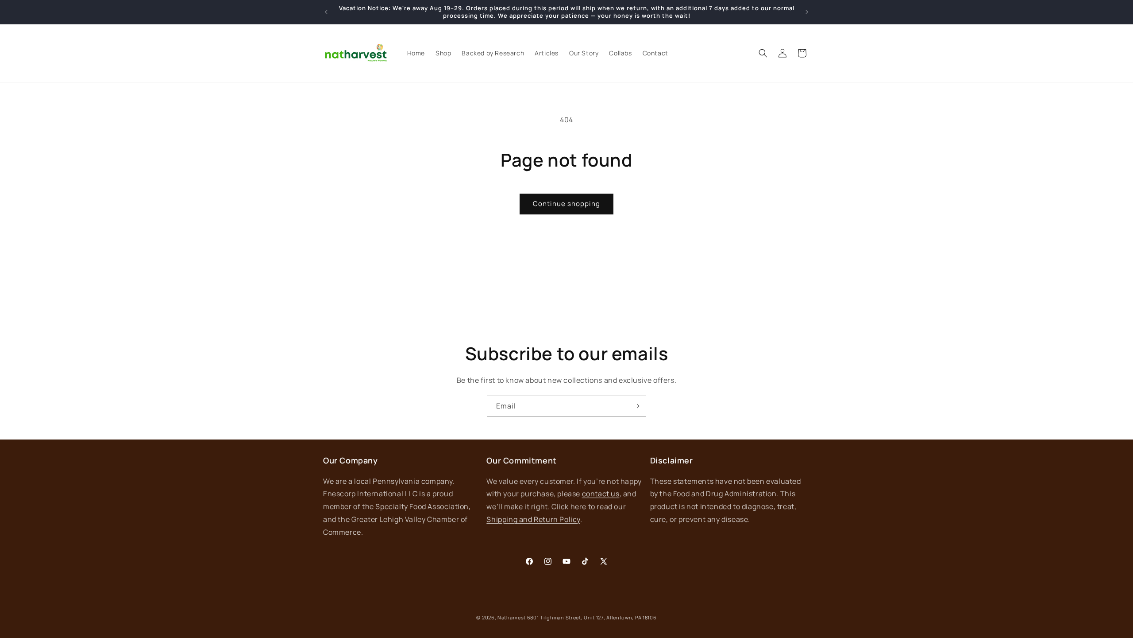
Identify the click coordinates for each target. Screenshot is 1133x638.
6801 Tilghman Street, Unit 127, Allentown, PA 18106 (592, 617)
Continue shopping (566, 203)
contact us (601, 493)
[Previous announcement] (326, 12)
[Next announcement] (807, 12)
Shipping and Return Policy (533, 519)
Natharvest (511, 617)
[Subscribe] (636, 406)
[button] (763, 53)
